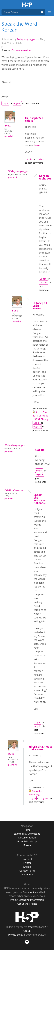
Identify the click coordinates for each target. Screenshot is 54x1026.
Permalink (8, 136)
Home (27, 829)
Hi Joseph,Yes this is (34, 119)
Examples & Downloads (27, 833)
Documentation (27, 837)
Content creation (21, 50)
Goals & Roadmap (27, 841)
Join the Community (25, 892)
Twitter (27, 863)
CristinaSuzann (13, 490)
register (17, 103)
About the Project (27, 903)
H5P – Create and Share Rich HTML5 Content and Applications (27, 5)
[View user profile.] (9, 121)
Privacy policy (15, 934)
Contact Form (27, 870)
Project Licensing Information (27, 899)
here (37, 145)
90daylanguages (26, 39)
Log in (5, 103)
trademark (34, 927)
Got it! (39, 450)
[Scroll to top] (27, 944)
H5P (27, 917)
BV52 (7, 125)
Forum (27, 845)
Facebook (27, 859)
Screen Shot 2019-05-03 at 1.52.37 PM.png (40, 416)
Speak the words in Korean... (40, 499)
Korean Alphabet (45, 177)
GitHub (27, 866)
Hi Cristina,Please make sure (40, 748)
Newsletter (27, 874)
